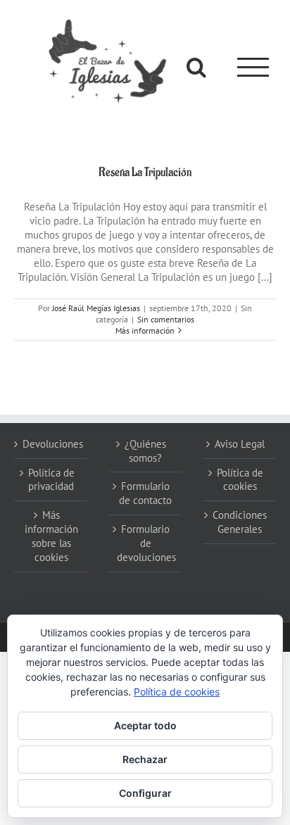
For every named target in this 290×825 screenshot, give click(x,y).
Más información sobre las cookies (51, 536)
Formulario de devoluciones (146, 543)
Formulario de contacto (145, 493)
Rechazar (145, 759)
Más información (145, 330)
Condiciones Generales (240, 522)
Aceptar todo (145, 725)
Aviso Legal (240, 444)
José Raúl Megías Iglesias (96, 308)
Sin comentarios (165, 319)
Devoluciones (51, 444)
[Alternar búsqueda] (196, 66)
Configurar (145, 793)
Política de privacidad (51, 479)
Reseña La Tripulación (145, 172)
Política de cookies (240, 479)
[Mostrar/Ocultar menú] (253, 67)
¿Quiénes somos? (145, 451)
